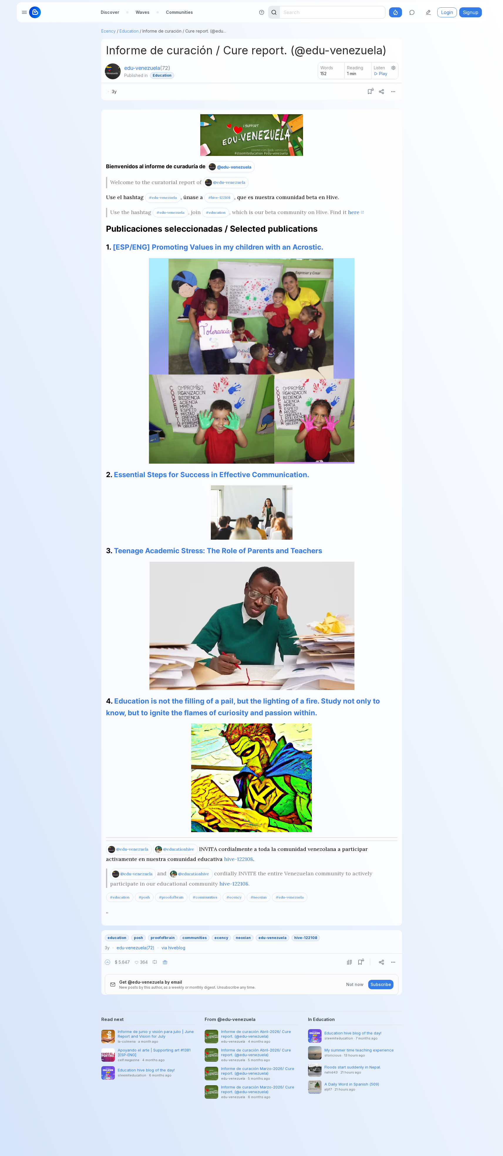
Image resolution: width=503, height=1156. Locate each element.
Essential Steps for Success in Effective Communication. (211, 474)
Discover (110, 12)
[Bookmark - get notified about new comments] (369, 91)
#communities (205, 897)
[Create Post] (428, 12)
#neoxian (258, 897)
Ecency (108, 30)
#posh (144, 897)
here (353, 212)
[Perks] (395, 12)
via (173, 947)
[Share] (381, 92)
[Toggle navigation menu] (24, 12)
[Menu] (393, 91)
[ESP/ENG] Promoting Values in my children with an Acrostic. (218, 247)
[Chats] (412, 12)
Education (129, 30)
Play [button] (383, 73)
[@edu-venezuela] (113, 71)
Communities (179, 12)
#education (216, 212)
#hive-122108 (219, 197)
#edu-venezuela (163, 197)
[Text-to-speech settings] (393, 67)
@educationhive (178, 849)
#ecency (233, 897)
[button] (107, 962)
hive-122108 (238, 859)
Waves (142, 12)
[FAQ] (261, 12)
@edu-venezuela (234, 166)
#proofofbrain (171, 897)
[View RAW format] (349, 962)
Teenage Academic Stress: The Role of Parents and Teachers (218, 550)
